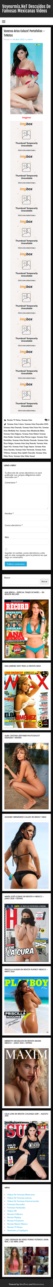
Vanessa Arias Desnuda (13, 427)
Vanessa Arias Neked (30, 433)
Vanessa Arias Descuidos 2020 (36, 424)
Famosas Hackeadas (16, 1207)
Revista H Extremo (15, 1220)
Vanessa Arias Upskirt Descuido (23, 452)
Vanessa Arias (26, 420)
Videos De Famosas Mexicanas (21, 1194)
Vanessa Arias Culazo (15, 424)
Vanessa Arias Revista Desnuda (25, 440)
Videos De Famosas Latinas (19, 1197)
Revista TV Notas (14, 420)
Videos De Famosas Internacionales (23, 1201)
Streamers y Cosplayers (17, 1230)
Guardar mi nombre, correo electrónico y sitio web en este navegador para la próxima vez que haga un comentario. (26, 555)
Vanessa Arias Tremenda (24, 449)
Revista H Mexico (15, 1214)
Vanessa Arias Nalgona (12, 433)
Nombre (9, 513)
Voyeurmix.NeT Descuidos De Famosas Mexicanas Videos (26, 9)
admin (30, 39)
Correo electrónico (14, 525)
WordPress (24, 1284)
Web (7, 537)
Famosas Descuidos (16, 1204)
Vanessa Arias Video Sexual (24, 456)
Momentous (38, 1284)
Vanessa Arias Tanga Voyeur (23, 446)
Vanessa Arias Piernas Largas (25, 437)
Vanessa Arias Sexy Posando (25, 443)
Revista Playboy (14, 1217)
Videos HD (12, 1210)
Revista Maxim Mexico (17, 1223)
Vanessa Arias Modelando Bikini (32, 430)
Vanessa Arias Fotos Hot (32, 427)
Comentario (11, 482)
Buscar (7, 577)
